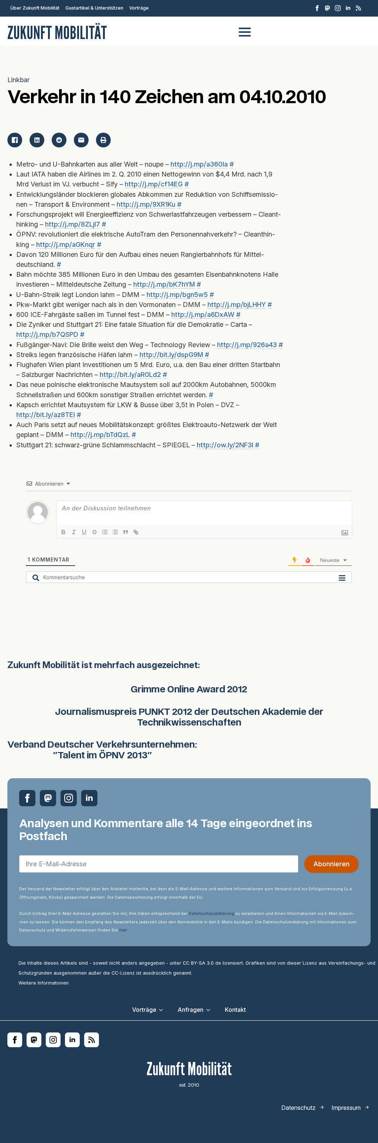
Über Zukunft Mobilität (34, 8)
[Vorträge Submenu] (163, 1010)
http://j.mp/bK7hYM (164, 284)
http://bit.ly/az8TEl (45, 415)
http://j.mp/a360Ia (199, 164)
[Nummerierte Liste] (105, 532)
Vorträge (139, 8)
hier (123, 930)
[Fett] (63, 532)
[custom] (327, 8)
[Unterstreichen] (84, 532)
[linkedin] (348, 8)
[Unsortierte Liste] (115, 532)
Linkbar (18, 80)
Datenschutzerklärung (211, 913)
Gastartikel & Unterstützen (94, 8)
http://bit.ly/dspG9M (171, 355)
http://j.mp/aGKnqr (65, 244)
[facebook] (317, 8)
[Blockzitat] (125, 532)
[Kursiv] (74, 532)
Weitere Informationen (43, 983)
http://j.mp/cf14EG (154, 184)
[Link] (136, 532)
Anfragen (190, 1009)
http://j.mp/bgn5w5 (177, 294)
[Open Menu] (245, 32)
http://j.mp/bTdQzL (100, 434)
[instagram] (338, 8)
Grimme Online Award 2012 (189, 689)
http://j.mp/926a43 (247, 345)
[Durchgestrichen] (94, 532)
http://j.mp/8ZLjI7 (72, 224)
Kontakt (235, 1009)
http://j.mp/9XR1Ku (146, 204)
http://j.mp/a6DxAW (202, 314)
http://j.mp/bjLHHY (236, 304)
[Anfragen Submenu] (210, 1010)
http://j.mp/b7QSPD (47, 334)
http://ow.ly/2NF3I (225, 445)
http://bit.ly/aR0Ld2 (130, 374)
